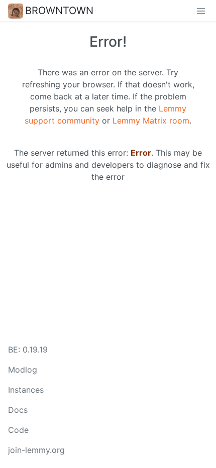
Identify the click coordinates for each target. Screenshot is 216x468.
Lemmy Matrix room (151, 120)
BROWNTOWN (59, 11)
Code (18, 430)
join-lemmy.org (36, 450)
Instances (26, 390)
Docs (18, 410)
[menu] (201, 10)
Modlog (22, 370)
